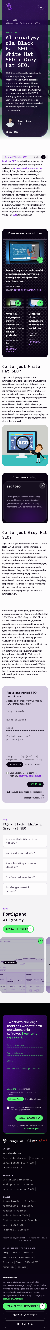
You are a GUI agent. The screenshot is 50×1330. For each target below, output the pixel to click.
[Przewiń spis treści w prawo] (43, 157)
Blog (15, 20)
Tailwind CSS (31, 1262)
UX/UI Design (11, 1162)
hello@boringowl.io (34, 798)
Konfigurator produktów (18, 1184)
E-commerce (36, 1158)
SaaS (31, 1189)
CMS (5, 1179)
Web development (13, 1153)
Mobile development (15, 1158)
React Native (9, 1257)
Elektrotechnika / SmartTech (21, 1220)
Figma (19, 1262)
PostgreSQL (8, 1267)
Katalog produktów (14, 1189)
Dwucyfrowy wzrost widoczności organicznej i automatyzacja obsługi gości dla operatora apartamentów (24, 276)
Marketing (12, 32)
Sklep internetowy (20, 1179)
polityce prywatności (13, 1298)
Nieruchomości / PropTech (19, 1201)
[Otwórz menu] (41, 7)
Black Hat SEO (9, 161)
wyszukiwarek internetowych (28, 167)
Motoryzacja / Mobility (18, 1205)
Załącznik (22, 756)
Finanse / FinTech (14, 1210)
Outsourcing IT (12, 1167)
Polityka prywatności (14, 1237)
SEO (14, 214)
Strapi (6, 1252)
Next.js (16, 1252)
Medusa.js (8, 1262)
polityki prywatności (30, 776)
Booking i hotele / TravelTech (28, 290)
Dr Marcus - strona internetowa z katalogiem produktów (36, 320)
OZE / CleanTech (13, 1224)
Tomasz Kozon (24, 121)
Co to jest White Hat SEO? (15, 157)
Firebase (21, 1267)
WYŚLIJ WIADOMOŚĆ (28, 1118)
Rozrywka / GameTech (16, 1229)
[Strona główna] (7, 20)
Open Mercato (26, 1257)
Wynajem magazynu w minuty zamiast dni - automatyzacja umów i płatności (15, 324)
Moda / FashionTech (15, 1215)
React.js (28, 1252)
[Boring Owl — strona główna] (9, 6)
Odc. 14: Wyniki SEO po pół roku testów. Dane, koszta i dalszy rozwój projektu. (21, 970)
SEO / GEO (27, 1162)
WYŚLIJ (34, 784)
